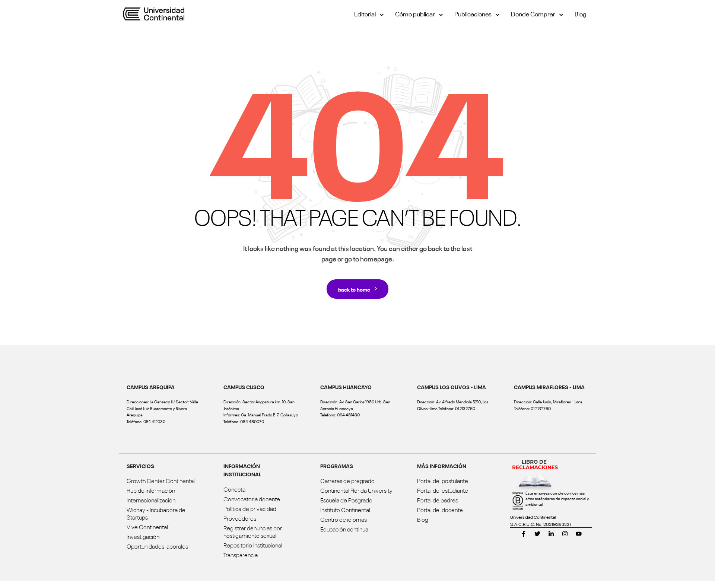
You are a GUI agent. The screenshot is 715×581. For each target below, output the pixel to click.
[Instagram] (565, 534)
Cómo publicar (415, 13)
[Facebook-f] (524, 534)
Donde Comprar (533, 13)
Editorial (365, 13)
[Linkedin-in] (551, 534)
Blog (581, 13)
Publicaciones (473, 13)
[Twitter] (537, 534)
